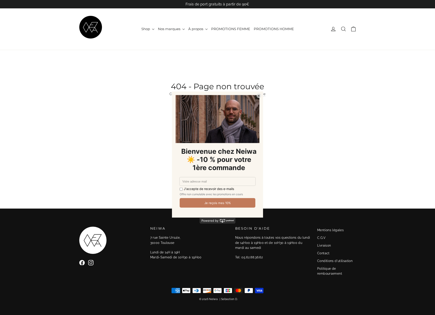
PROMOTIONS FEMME (230, 29)
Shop (146, 29)
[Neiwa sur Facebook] (82, 262)
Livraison (324, 245)
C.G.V (321, 238)
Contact (323, 253)
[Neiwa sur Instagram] (91, 262)
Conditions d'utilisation (335, 261)
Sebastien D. (229, 299)
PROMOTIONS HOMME (274, 29)
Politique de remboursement (329, 271)
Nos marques (169, 29)
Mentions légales (330, 230)
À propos (196, 29)
